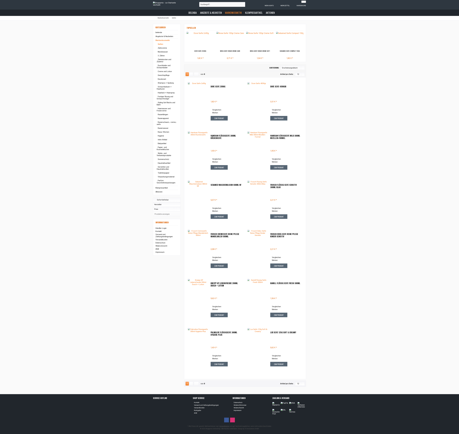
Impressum (160, 252)
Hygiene (160, 136)
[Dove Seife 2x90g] (200, 40)
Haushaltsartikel (163, 163)
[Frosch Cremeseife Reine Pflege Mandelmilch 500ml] (198, 251)
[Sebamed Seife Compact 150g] (290, 40)
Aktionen (159, 192)
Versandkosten (161, 240)
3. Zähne (161, 56)
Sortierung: (274, 67)
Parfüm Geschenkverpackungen (166, 181)
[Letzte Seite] (196, 74)
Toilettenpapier (163, 173)
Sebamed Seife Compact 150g (290, 51)
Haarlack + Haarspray (166, 93)
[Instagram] (232, 420)
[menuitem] (299, 5)
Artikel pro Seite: (286, 74)
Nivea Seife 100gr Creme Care (230, 51)
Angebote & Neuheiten (164, 36)
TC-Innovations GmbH (252, 429)
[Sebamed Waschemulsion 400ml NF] (198, 201)
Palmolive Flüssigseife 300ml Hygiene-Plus (224, 333)
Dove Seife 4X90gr (278, 86)
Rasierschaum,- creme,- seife (167, 123)
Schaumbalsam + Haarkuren (164, 88)
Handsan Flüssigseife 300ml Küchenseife (223, 136)
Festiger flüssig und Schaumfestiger (165, 97)
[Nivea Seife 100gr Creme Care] (230, 40)
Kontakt (159, 231)
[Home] (185, 13)
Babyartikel (161, 143)
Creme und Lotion (164, 71)
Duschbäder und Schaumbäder (163, 66)
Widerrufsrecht (161, 246)
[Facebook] (226, 420)
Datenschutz (160, 243)
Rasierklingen (162, 114)
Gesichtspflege (163, 75)
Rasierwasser (162, 128)
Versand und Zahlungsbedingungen (164, 235)
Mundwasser (162, 52)
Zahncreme (162, 48)
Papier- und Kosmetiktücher (163, 148)
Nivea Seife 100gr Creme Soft (260, 51)
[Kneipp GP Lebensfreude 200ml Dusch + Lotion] (198, 300)
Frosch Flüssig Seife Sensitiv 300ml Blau (283, 186)
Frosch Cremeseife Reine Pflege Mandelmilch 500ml (225, 235)
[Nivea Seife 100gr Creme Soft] (260, 40)
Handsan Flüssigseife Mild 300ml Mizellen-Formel (285, 136)
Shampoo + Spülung (165, 83)
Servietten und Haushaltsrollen (163, 168)
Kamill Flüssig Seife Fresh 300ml (285, 283)
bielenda (159, 32)
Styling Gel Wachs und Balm (166, 103)
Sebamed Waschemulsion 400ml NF (226, 185)
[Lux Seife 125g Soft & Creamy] (258, 349)
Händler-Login (161, 228)
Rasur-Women (163, 132)
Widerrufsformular (240, 405)
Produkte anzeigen (162, 214)
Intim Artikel (162, 140)
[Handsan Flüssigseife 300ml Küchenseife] (198, 152)
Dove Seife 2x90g (200, 51)
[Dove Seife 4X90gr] (258, 103)
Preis (156, 209)
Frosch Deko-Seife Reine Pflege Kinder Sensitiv (284, 235)
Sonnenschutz (163, 159)
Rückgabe (197, 410)
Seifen (160, 44)
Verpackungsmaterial (165, 177)
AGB (157, 249)
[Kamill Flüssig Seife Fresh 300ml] (258, 300)
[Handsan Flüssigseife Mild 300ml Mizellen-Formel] (258, 152)
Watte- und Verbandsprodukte (164, 154)
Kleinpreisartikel (162, 188)
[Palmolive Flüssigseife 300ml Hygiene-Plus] (198, 349)
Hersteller (158, 204)
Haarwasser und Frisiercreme (164, 109)
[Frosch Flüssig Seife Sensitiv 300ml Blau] (258, 201)
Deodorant (161, 79)
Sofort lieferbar (163, 200)
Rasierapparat (163, 118)
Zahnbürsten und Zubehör (164, 60)
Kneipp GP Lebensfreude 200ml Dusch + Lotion (224, 284)
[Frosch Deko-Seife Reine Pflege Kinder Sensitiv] (258, 251)
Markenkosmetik (163, 40)
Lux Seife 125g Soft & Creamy (283, 332)
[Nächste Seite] (191, 74)
